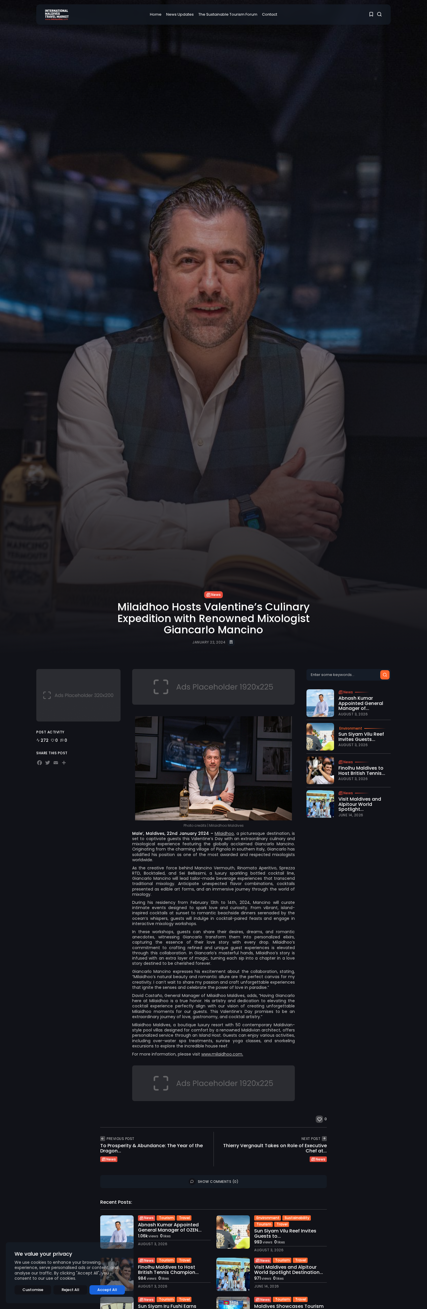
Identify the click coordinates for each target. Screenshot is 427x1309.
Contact (269, 14)
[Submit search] (385, 674)
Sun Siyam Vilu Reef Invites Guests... (361, 737)
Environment (350, 728)
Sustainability (297, 1217)
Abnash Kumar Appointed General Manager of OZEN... (170, 1227)
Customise (32, 1289)
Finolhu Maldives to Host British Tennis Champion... (168, 1270)
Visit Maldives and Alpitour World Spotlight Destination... (288, 1270)
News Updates (180, 14)
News (216, 594)
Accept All (107, 1289)
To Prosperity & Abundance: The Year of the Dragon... (151, 1148)
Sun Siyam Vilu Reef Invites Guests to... (285, 1233)
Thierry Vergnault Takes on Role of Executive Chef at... (275, 1148)
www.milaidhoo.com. (222, 1054)
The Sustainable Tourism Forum (227, 14)
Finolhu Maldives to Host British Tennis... (361, 771)
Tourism (166, 1217)
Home (156, 14)
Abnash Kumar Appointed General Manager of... (360, 703)
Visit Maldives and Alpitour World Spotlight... (359, 804)
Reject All (70, 1289)
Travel (184, 1217)
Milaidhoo (224, 833)
